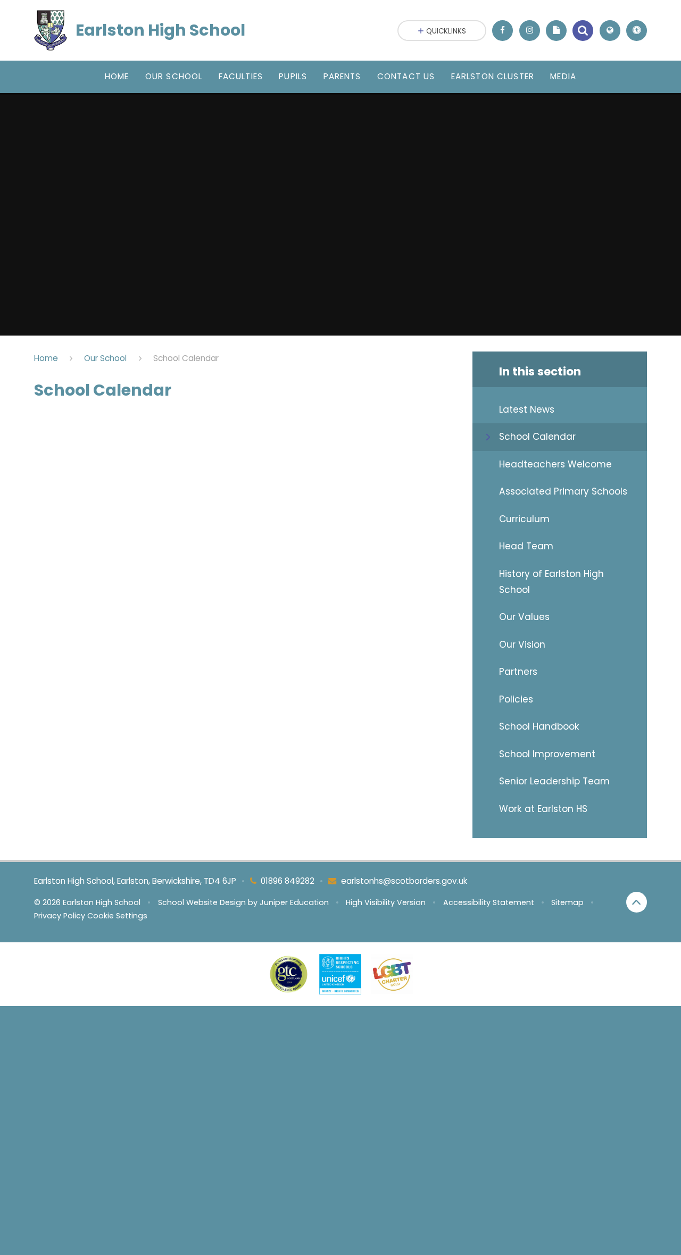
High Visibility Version (386, 902)
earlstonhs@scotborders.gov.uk (404, 880)
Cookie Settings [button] (117, 915)
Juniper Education (294, 902)
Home (46, 358)
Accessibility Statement (488, 902)
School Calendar (186, 358)
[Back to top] (636, 902)
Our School (105, 358)
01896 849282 (287, 880)
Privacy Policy (59, 915)
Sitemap (567, 902)
